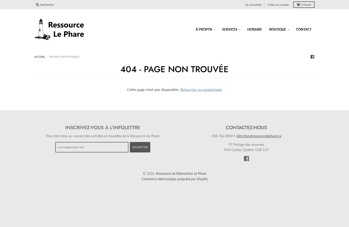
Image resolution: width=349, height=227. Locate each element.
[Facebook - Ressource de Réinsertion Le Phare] (312, 56)
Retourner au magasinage (201, 89)
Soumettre (140, 147)
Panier (306, 4)
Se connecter (253, 4)
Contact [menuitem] (303, 29)
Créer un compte (278, 4)
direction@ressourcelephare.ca (259, 136)
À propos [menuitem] (204, 29)
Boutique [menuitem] (277, 29)
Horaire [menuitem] (254, 29)
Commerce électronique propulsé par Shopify (174, 179)
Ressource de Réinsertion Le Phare (181, 173)
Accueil (39, 56)
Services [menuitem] (229, 29)
